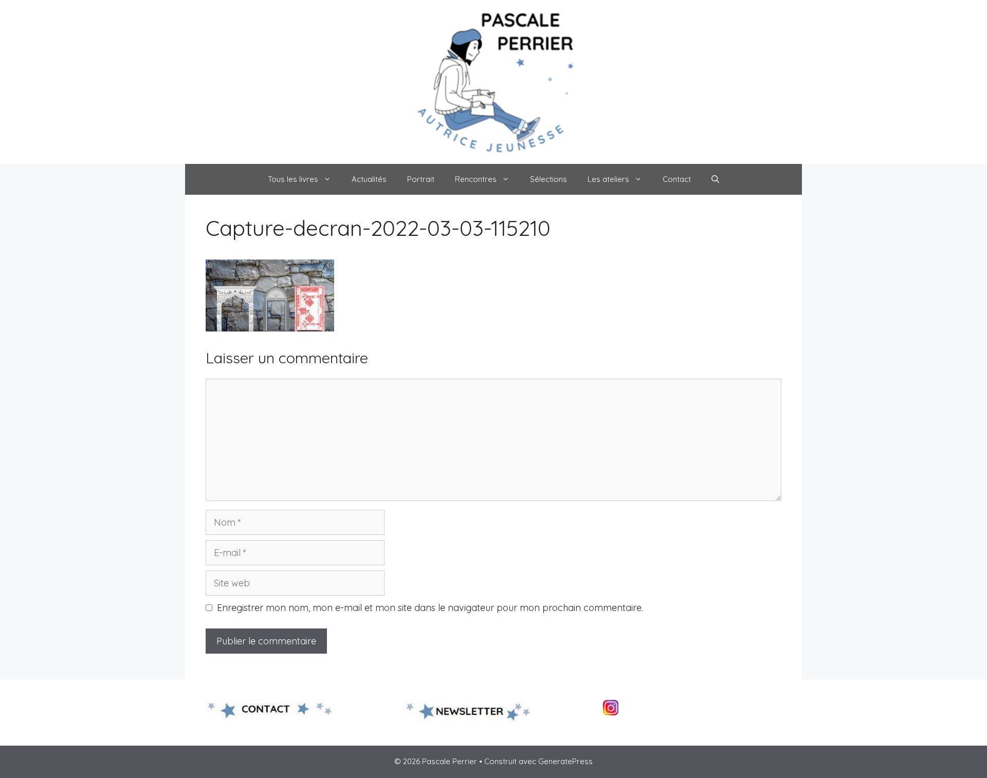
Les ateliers (608, 179)
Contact (677, 179)
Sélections (548, 179)
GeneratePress (565, 761)
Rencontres (476, 179)
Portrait (420, 179)
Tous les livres (293, 179)
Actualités (369, 179)
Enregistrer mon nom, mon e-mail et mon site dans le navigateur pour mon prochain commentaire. (430, 608)
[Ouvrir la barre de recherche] (715, 179)
